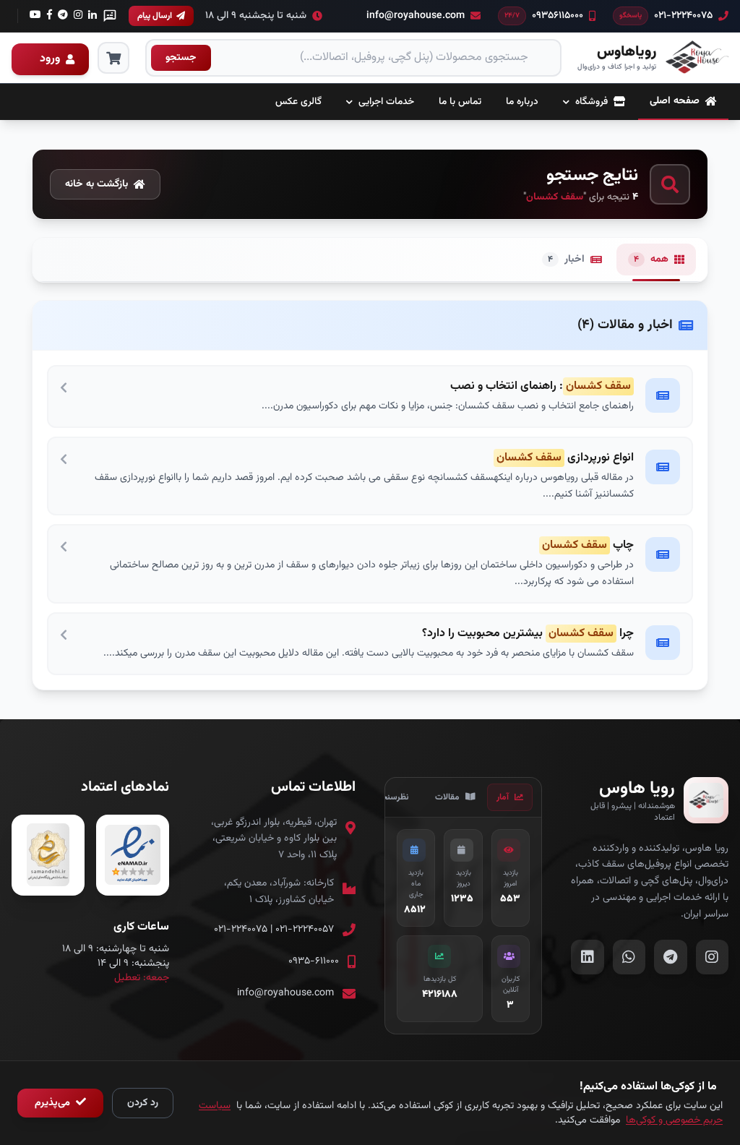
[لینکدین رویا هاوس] (587, 957)
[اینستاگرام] (63, 16)
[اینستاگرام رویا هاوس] (712, 957)
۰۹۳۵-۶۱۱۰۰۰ (313, 961)
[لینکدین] (92, 16)
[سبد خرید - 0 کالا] (113, 58)
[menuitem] (683, 102)
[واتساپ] (110, 16)
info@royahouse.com (285, 993)
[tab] (510, 797)
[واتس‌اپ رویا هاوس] (629, 957)
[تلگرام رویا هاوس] (670, 957)
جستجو (181, 58)
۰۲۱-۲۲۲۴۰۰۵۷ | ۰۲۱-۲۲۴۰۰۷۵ (274, 929)
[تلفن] (35, 16)
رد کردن (142, 1103)
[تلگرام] (49, 16)
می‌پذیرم (54, 1103)
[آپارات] (78, 16)
